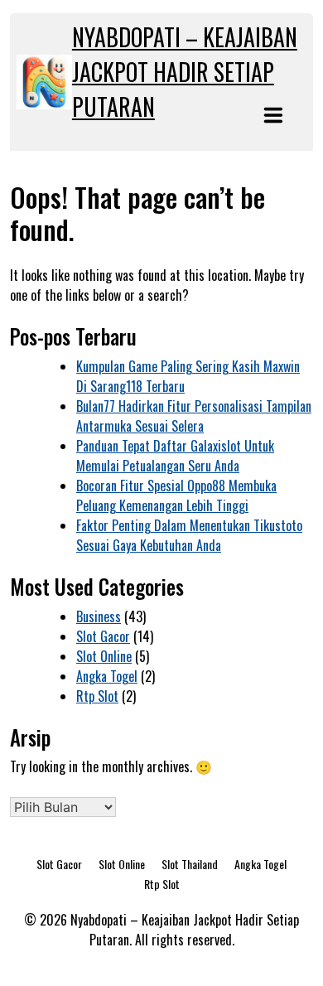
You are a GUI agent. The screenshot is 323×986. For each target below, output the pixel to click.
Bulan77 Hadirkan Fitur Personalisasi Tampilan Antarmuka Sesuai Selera (193, 416)
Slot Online (104, 656)
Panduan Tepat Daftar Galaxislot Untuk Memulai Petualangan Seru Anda (175, 456)
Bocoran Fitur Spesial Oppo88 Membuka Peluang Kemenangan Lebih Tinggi (176, 495)
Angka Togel (106, 676)
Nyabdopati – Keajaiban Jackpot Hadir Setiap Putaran (184, 71)
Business (98, 616)
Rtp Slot (97, 696)
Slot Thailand (190, 863)
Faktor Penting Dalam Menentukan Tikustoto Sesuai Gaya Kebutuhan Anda (189, 535)
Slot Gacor (103, 636)
